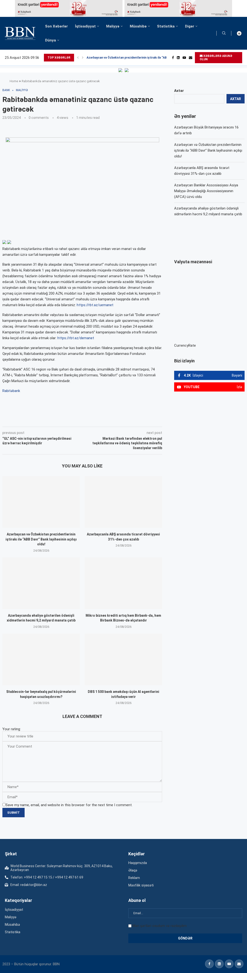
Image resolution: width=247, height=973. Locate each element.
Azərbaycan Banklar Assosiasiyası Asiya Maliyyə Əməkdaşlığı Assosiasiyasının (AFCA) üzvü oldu (206, 191)
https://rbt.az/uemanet (95, 305)
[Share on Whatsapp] (88, 420)
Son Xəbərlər (56, 26)
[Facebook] (173, 58)
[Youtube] (184, 58)
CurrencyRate (185, 345)
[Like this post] (34, 420)
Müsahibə (138, 26)
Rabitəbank (11, 391)
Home (14, 81)
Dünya (50, 40)
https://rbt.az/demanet (75, 338)
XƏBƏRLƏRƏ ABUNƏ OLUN (216, 57)
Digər (189, 26)
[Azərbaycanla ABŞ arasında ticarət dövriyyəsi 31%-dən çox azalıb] (123, 502)
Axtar (179, 90)
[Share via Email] (111, 420)
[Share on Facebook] (45, 420)
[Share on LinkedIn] (67, 420)
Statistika (166, 26)
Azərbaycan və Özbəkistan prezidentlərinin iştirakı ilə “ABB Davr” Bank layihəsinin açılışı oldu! (41, 539)
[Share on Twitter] (56, 420)
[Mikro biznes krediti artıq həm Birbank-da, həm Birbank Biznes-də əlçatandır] (123, 583)
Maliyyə (112, 26)
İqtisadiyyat (85, 26)
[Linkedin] (178, 58)
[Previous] (78, 57)
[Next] (83, 57)
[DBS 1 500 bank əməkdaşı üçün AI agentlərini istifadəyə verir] (123, 659)
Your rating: (11, 729)
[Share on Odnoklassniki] (78, 420)
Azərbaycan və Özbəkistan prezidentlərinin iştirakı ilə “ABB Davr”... (133, 57)
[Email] (190, 58)
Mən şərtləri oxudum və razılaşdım (159, 926)
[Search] (223, 33)
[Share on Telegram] (99, 420)
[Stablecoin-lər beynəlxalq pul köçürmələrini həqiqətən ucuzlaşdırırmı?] (41, 659)
